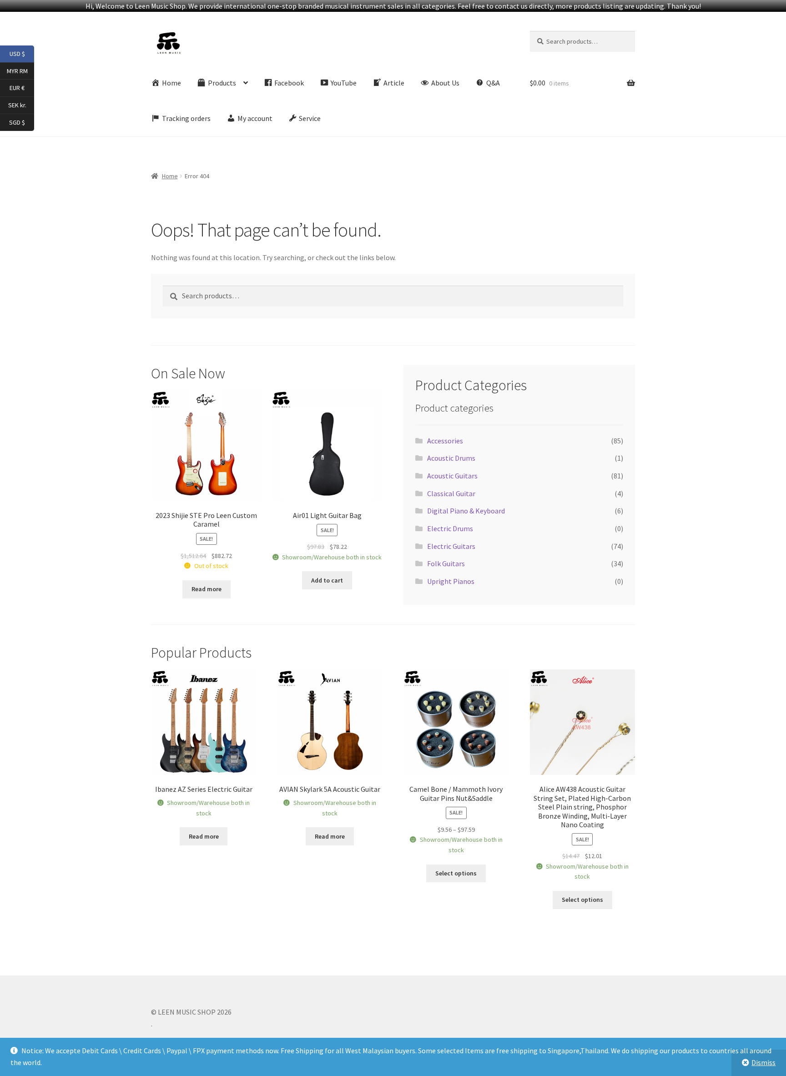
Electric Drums (450, 528)
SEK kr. (21, 105)
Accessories (445, 440)
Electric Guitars (451, 546)
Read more (206, 589)
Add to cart (327, 580)
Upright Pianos (450, 581)
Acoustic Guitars (452, 475)
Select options (456, 873)
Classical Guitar (451, 493)
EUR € (22, 87)
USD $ (22, 53)
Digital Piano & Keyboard (466, 510)
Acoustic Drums (451, 458)
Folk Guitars (446, 563)
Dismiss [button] (763, 1062)
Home (170, 176)
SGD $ (21, 121)
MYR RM (20, 70)
